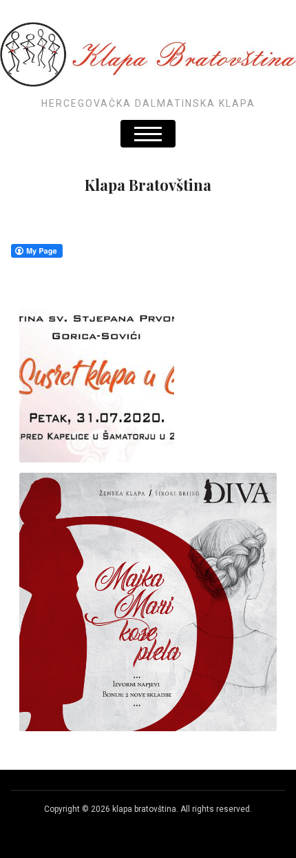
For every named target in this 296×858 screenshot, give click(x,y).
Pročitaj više (148, 398)
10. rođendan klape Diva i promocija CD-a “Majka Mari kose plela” (148, 587)
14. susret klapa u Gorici (148, 370)
